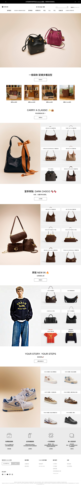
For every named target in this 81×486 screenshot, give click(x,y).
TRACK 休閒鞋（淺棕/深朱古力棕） (71, 392)
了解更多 (72, 448)
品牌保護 (55, 468)
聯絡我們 (41, 463)
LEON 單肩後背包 (70, 290)
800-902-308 (42, 466)
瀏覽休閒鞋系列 (40, 361)
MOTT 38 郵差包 (71, 311)
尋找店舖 (9, 448)
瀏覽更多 (40, 279)
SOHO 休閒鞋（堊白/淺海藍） (71, 371)
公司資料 (55, 463)
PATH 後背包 (50, 168)
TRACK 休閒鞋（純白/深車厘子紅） (51, 412)
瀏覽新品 (40, 117)
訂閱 (15, 463)
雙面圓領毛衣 (71, 331)
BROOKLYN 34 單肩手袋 (71, 148)
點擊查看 (47, 1)
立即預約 (30, 448)
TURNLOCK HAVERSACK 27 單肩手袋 (50, 148)
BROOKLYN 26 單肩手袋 (51, 128)
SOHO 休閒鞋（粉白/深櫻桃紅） (50, 371)
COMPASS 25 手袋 (50, 311)
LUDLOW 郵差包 (50, 290)
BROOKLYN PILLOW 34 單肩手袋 (71, 168)
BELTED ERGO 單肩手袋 (71, 209)
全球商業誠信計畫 (57, 471)
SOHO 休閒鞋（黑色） (70, 412)
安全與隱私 (69, 466)
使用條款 (69, 463)
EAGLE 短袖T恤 (50, 331)
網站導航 (27, 466)
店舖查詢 (27, 463)
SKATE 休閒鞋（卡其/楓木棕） (51, 392)
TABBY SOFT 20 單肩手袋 (71, 128)
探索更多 (40, 79)
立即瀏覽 (40, 198)
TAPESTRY (55, 473)
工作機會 (55, 466)
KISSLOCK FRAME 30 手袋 (70, 229)
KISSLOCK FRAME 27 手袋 (50, 229)
